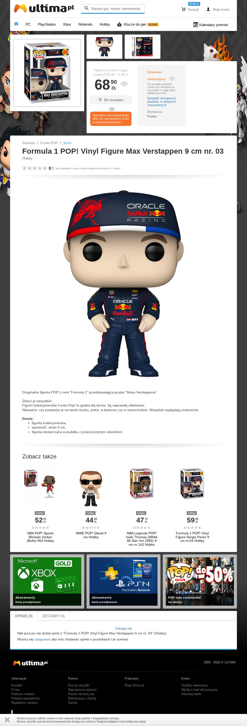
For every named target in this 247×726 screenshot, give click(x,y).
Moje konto (218, 9)
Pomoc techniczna (81, 694)
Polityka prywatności (25, 698)
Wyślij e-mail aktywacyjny (199, 689)
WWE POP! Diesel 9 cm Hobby (91, 535)
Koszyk (190, 9)
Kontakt (16, 685)
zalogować (42, 639)
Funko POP (49, 143)
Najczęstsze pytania (82, 689)
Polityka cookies (22, 694)
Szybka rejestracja (194, 685)
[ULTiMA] (45, 9)
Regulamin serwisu (24, 702)
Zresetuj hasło (191, 694)
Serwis (72, 702)
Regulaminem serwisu (106, 718)
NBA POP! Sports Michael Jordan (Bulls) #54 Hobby (40, 537)
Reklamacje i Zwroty (82, 698)
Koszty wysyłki (78, 685)
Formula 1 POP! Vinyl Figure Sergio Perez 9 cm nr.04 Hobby (192, 537)
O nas (15, 689)
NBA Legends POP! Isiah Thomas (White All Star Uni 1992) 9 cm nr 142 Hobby (142, 538)
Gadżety (28, 143)
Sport (67, 143)
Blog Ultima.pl (134, 685)
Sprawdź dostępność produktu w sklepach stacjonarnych (161, 102)
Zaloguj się (123, 628)
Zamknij (7, 720)
